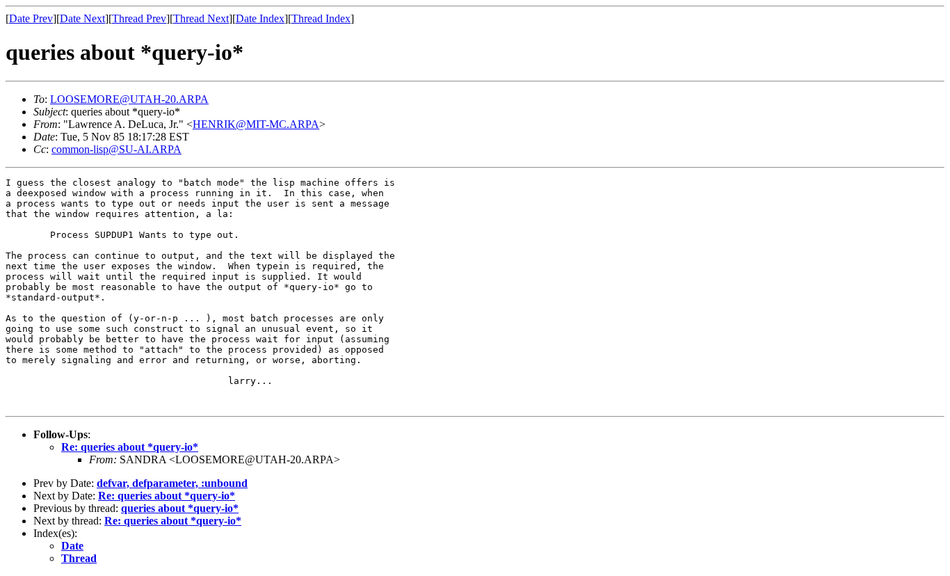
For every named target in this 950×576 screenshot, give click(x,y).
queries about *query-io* (180, 508)
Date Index (260, 18)
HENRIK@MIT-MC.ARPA (256, 124)
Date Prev (31, 18)
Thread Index (321, 18)
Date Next (82, 18)
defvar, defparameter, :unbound (172, 483)
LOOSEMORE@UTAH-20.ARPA (129, 99)
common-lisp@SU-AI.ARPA (116, 149)
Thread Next (201, 18)
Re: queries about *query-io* (129, 447)
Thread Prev (139, 18)
